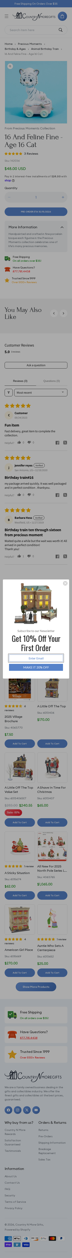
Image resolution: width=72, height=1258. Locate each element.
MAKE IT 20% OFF (36, 667)
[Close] (65, 583)
